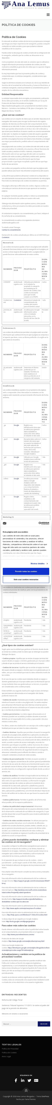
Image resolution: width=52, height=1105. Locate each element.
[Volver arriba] (26, 1091)
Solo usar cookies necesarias (26, 579)
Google (16, 425)
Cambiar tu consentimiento (11, 230)
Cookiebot (5, 237)
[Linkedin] (22, 1080)
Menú (48, 15)
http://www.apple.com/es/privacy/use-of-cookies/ (24, 908)
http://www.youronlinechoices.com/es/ (20, 934)
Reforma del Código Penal (12, 1000)
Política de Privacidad (10, 1049)
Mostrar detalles (38, 564)
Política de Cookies (9, 1052)
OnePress (45, 1096)
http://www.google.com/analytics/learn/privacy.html (26, 941)
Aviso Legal (6, 1056)
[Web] (36, 1080)
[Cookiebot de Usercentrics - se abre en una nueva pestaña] (38, 523)
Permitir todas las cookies (26, 571)
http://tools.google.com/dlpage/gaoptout (20, 921)
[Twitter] (29, 1080)
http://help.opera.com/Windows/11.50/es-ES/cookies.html (27, 915)
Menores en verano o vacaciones (15, 1014)
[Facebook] (16, 1080)
